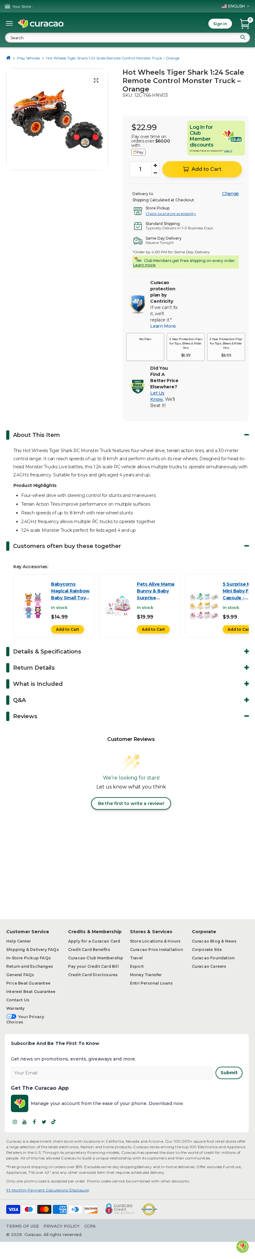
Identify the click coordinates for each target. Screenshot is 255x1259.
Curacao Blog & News (214, 941)
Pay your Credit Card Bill (93, 966)
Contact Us (17, 1000)
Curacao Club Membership (95, 958)
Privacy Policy (62, 1226)
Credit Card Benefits (89, 949)
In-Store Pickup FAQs (28, 958)
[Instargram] (15, 1122)
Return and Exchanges (29, 966)
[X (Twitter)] (44, 1122)
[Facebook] (34, 1122)
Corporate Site (207, 949)
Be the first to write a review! (131, 803)
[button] (145, 347)
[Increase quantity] (155, 165)
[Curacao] (41, 23)
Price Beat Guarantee (28, 983)
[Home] (8, 58)
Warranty (15, 1008)
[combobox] (127, 38)
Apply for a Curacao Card (94, 941)
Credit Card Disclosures (93, 974)
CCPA (90, 1226)
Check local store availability (171, 213)
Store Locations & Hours (155, 941)
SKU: (128, 95)
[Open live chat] (242, 1246)
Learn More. (163, 326)
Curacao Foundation (213, 958)
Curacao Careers (209, 966)
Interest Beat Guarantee (31, 991)
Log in (228, 150)
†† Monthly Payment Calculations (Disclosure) (47, 1190)
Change (230, 193)
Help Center (18, 941)
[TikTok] (53, 1122)
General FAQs (20, 974)
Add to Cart (67, 629)
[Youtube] (25, 1122)
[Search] (243, 37)
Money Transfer (146, 974)
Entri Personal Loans (151, 983)
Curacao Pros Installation (156, 949)
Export (137, 966)
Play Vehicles (28, 58)
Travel (136, 958)
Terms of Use (22, 1226)
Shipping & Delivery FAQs (32, 949)
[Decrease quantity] (155, 173)
